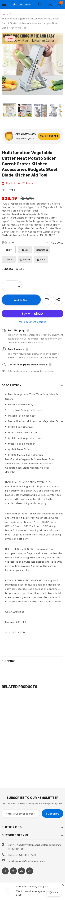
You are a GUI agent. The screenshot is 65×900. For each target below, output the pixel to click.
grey (9, 250)
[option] (32, 64)
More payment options (32, 321)
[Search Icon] (40, 4)
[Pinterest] (13, 870)
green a (25, 259)
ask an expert (49, 136)
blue (25, 250)
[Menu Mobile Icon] (4, 4)
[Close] (62, 884)
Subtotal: (8, 269)
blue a (8, 259)
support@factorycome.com (31, 861)
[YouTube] (21, 870)
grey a (41, 259)
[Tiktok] (29, 870)
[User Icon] (50, 4)
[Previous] (5, 64)
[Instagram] (5, 870)
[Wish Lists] (47, 300)
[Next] (60, 64)
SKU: (4, 190)
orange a (42, 250)
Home (5, 14)
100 (9, 371)
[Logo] (22, 4)
